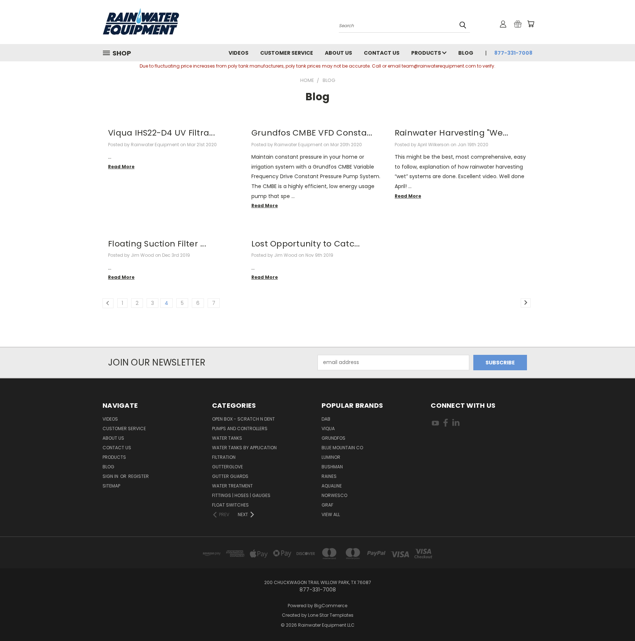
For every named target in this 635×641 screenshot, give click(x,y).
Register (138, 476)
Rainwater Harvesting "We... (452, 132)
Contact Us (381, 53)
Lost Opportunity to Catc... (305, 243)
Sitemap (111, 486)
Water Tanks (227, 438)
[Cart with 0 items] (530, 24)
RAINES (329, 476)
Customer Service (286, 53)
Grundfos (333, 438)
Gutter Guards (230, 476)
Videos (238, 53)
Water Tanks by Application (244, 447)
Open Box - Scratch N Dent (243, 419)
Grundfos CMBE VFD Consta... (312, 132)
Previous (616, 618)
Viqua (328, 428)
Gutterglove (227, 467)
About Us (338, 53)
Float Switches (230, 505)
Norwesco (334, 495)
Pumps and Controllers (240, 428)
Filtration (224, 457)
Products (426, 53)
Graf (327, 505)
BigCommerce (330, 605)
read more (121, 166)
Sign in (111, 476)
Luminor (331, 457)
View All (331, 514)
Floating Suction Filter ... (157, 243)
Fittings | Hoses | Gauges (241, 495)
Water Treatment (232, 486)
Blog (465, 53)
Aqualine (332, 486)
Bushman (332, 467)
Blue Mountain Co (342, 447)
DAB (326, 419)
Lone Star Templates (331, 615)
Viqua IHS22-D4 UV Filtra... (161, 132)
